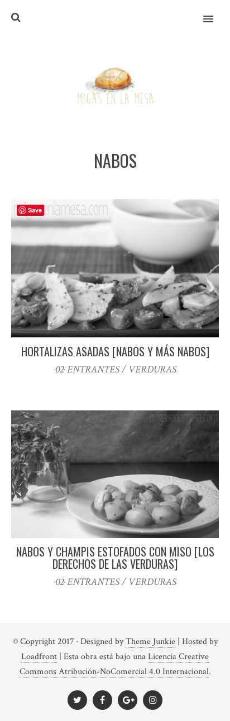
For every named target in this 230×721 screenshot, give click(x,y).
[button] (214, 11)
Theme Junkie (150, 641)
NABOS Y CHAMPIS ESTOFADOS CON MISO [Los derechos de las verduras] (115, 557)
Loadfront (39, 656)
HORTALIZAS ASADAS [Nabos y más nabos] (115, 351)
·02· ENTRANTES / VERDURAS (115, 369)
